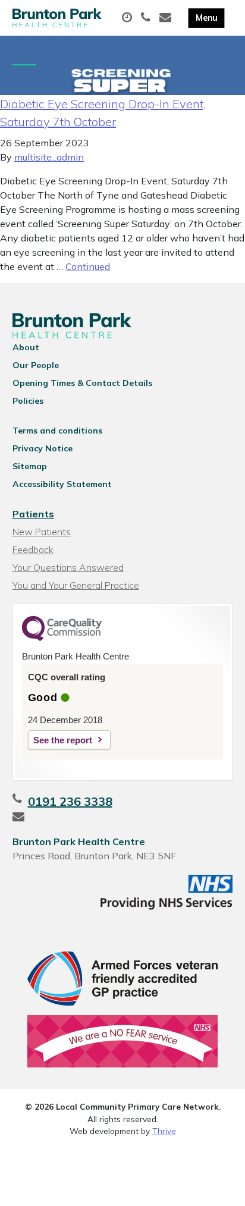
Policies (27, 400)
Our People (35, 365)
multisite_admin (49, 157)
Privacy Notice (42, 448)
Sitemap (29, 466)
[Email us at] (166, 18)
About (25, 347)
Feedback (33, 549)
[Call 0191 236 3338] (147, 18)
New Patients (41, 532)
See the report (62, 740)
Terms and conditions (57, 430)
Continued (87, 266)
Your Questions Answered (68, 567)
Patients (33, 514)
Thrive (164, 1131)
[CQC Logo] (62, 638)
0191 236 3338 (70, 801)
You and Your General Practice (75, 585)
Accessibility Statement (62, 484)
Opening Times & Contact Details (82, 383)
